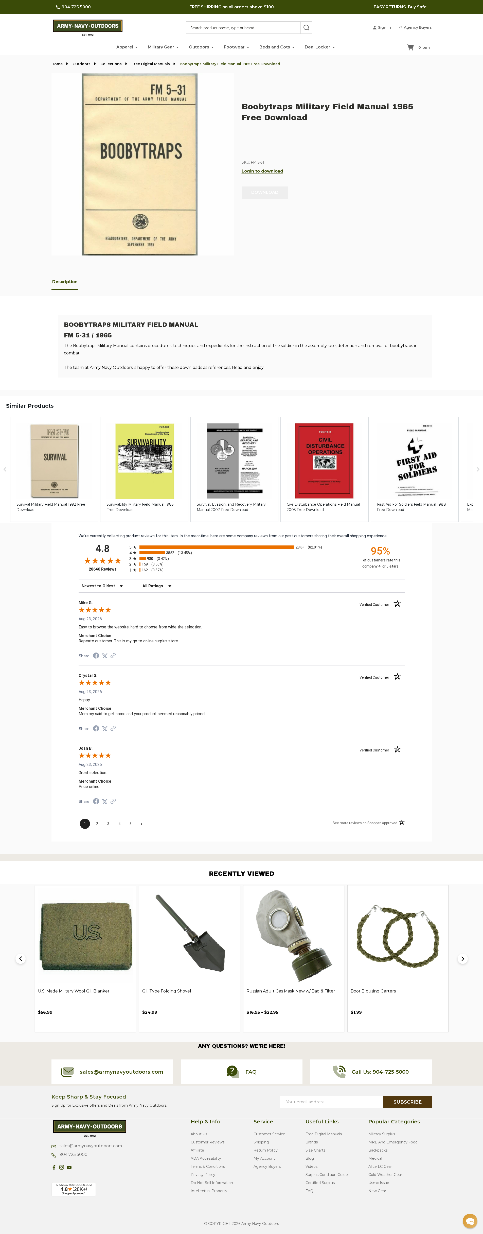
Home (57, 64)
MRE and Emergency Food (393, 1142)
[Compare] (127, 1024)
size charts (315, 1150)
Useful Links (322, 1122)
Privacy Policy (203, 1174)
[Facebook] (54, 1167)
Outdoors (199, 47)
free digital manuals (324, 1134)
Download (264, 192)
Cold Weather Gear (385, 1174)
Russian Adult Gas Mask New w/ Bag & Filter (290, 991)
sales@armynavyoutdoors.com (90, 1145)
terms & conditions (208, 1166)
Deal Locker (317, 47)
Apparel (124, 47)
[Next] (463, 959)
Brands (312, 1142)
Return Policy (266, 1150)
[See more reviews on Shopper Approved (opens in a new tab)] (113, 656)
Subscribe (407, 1102)
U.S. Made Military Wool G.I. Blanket (74, 991)
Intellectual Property (209, 1191)
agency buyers (267, 1166)
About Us (199, 1134)
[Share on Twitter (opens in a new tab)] (105, 656)
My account (264, 1158)
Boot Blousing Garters (373, 991)
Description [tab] (65, 281)
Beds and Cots (274, 47)
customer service (269, 1134)
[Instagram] (61, 1167)
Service (263, 1122)
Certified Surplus (320, 1182)
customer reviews (207, 1142)
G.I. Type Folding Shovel (166, 991)
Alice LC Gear (380, 1166)
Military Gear (161, 47)
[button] (136, 47)
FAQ (309, 1191)
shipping (261, 1142)
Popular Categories (394, 1122)
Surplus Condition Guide (327, 1174)
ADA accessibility (206, 1158)
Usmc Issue (378, 1182)
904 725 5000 (73, 1154)
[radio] (241, 547)
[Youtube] (69, 1167)
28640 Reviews (108, 569)
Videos (311, 1166)
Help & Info (205, 1122)
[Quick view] (116, 1024)
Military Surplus (381, 1134)
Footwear (234, 47)
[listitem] (54, 469)
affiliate (197, 1150)
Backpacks (377, 1150)
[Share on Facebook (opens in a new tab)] (96, 656)
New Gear (377, 1191)
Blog (310, 1158)
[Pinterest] (76, 1167)
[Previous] (20, 959)
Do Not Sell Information (212, 1182)
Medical (375, 1158)
